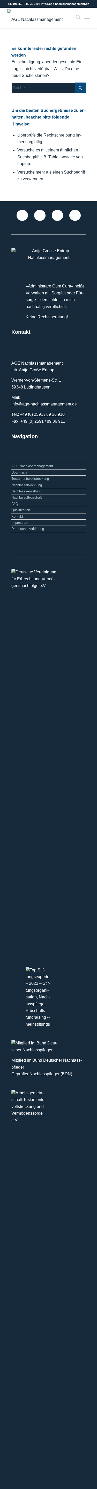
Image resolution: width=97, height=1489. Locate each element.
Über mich (19, 472)
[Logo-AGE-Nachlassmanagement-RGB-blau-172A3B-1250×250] (40, 18)
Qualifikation (20, 510)
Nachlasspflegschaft (26, 497)
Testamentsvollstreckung (30, 479)
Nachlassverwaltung (26, 491)
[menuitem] (76, 18)
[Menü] (87, 18)
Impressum (19, 523)
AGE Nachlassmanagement (32, 466)
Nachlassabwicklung (26, 485)
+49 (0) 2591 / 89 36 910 (42, 414)
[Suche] (76, 18)
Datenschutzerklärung (27, 529)
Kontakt (17, 516)
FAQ (14, 504)
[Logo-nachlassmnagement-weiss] (48, 254)
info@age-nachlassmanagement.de (44, 404)
